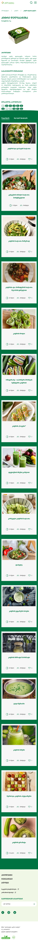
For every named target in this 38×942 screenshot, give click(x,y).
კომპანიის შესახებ (7, 892)
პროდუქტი (6, 875)
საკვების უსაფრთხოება (9, 889)
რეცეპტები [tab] (5, 118)
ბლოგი (5, 883)
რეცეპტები (7, 879)
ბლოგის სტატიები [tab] (21, 118)
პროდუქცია (5, 10)
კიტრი (16, 10)
